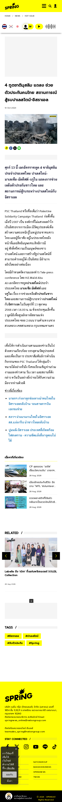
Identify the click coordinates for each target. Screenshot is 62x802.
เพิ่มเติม (11, 768)
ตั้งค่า (9, 781)
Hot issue (30, 15)
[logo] (12, 6)
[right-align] (49, 6)
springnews (39, 772)
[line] (19, 148)
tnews (36, 777)
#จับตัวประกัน (15, 643)
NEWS (17, 15)
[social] (26, 747)
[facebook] (11, 148)
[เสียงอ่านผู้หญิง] (28, 26)
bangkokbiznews (42, 767)
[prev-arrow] (6, 556)
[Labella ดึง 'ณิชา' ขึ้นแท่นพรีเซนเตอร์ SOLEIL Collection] (31, 553)
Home (7, 15)
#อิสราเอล (13, 636)
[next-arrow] (56, 556)
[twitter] (15, 148)
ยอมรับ (9, 774)
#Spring (34, 643)
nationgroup (40, 762)
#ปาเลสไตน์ (31, 636)
